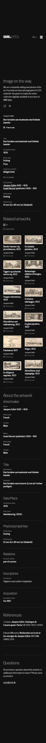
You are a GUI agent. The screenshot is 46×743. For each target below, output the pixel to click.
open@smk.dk (9, 682)
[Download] (5, 106)
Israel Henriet (9, 188)
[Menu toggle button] (41, 37)
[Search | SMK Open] (11, 37)
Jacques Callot (9, 185)
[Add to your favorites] (10, 106)
